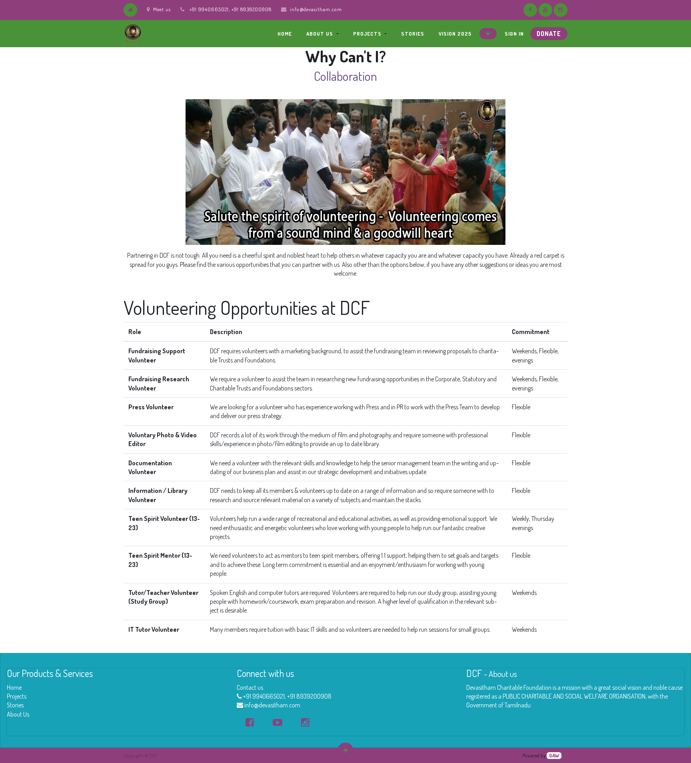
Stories (15, 705)
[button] (488, 33)
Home (14, 687)
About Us (18, 714)
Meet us (162, 9)
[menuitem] (284, 33)
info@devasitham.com (316, 9)
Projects (16, 696)
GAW (554, 755)
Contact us (250, 687)
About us (503, 674)
